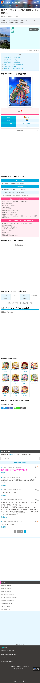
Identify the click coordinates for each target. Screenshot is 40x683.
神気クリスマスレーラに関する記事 (14, 68)
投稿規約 (12, 455)
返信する (4, 473)
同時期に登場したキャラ (10, 66)
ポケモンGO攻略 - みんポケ (7, 661)
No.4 (2, 489)
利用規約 (13, 666)
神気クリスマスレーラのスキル (11, 59)
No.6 (2, 467)
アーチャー (28, 117)
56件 (17, 16)
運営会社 (19, 666)
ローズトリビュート (28, 123)
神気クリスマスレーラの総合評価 (12, 57)
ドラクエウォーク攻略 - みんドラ (8, 654)
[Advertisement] (20, 152)
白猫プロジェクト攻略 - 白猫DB (16, 2)
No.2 (2, 521)
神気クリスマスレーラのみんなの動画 (13, 64)
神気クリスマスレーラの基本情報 (12, 63)
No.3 (2, 499)
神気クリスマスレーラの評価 (11, 61)
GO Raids (3, 658)
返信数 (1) (4, 517)
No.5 (2, 477)
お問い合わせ (26, 666)
